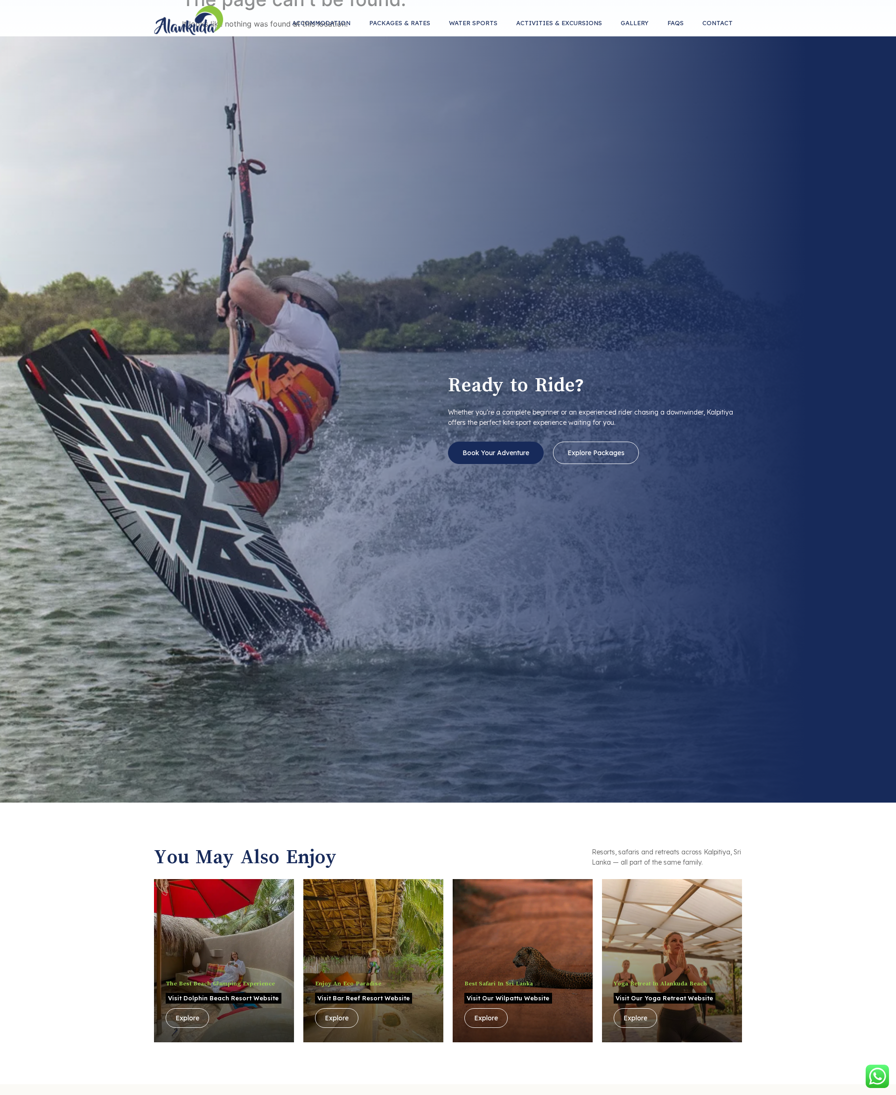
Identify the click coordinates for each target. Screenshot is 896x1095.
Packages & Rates (399, 23)
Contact (717, 23)
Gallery (635, 23)
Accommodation (321, 23)
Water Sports (473, 23)
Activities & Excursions (559, 23)
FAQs (675, 23)
